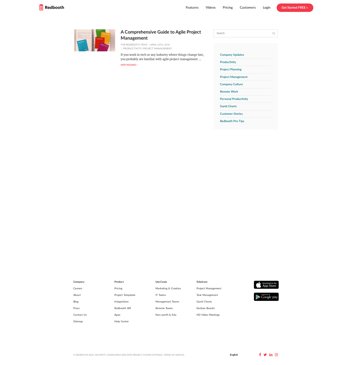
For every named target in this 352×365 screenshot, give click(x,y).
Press (76, 308)
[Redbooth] (51, 7)
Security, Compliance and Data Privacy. (118, 355)
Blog (76, 301)
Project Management (157, 48)
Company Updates (232, 54)
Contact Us (80, 315)
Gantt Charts (228, 106)
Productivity (132, 48)
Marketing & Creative (168, 288)
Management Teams (167, 301)
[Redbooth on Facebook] (260, 355)
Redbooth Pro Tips (232, 121)
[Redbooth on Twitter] (265, 355)
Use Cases (161, 282)
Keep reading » (129, 65)
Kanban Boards (206, 308)
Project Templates (124, 295)
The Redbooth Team (134, 45)
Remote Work (229, 91)
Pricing (228, 7)
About (77, 295)
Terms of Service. (174, 355)
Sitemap (78, 321)
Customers (248, 7)
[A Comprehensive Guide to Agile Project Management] (94, 40)
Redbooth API (122, 308)
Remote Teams (164, 308)
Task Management (207, 295)
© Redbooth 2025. (83, 355)
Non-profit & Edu (165, 315)
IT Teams (160, 295)
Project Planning (230, 69)
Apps (117, 315)
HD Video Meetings (208, 315)
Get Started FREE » (295, 7)
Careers (77, 288)
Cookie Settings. (153, 355)
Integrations (121, 301)
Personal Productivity (234, 99)
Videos (211, 7)
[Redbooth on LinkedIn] (270, 355)
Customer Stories (231, 113)
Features (192, 7)
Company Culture (231, 84)
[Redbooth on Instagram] (276, 355)
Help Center (121, 321)
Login (266, 7)
